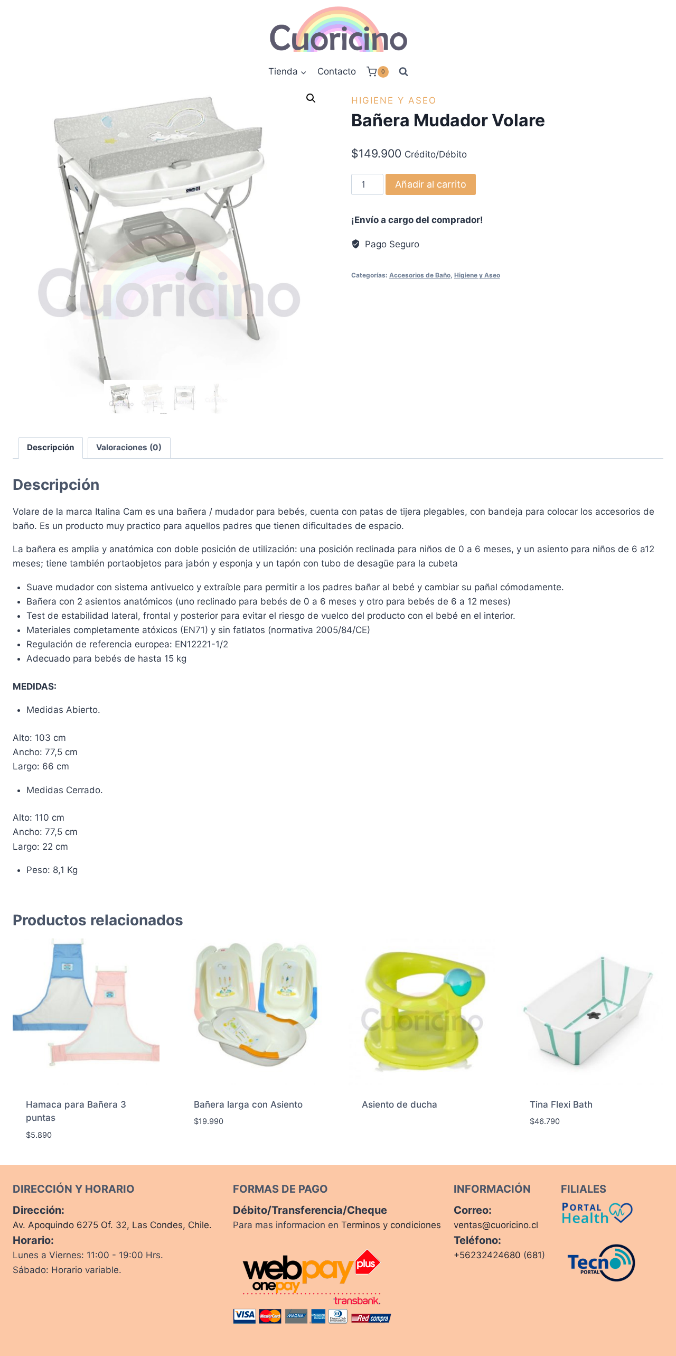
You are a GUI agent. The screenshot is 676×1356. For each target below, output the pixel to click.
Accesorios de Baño (419, 275)
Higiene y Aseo (394, 100)
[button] (311, 98)
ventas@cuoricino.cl (496, 1225)
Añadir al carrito (430, 184)
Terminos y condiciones (391, 1225)
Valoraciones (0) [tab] (129, 447)
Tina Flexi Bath (561, 1104)
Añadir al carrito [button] (234, 1153)
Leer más (381, 1138)
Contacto (336, 71)
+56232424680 (487, 1255)
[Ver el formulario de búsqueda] (403, 71)
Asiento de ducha (399, 1104)
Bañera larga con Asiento (248, 1104)
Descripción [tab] (50, 447)
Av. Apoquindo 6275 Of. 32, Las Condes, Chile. (112, 1225)
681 (534, 1255)
